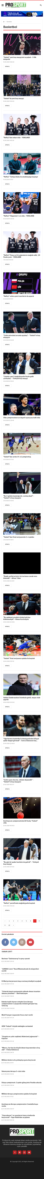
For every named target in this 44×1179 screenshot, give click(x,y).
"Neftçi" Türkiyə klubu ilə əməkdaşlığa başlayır (20, 177)
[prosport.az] (15, 5)
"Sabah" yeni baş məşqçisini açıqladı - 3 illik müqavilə (19, 58)
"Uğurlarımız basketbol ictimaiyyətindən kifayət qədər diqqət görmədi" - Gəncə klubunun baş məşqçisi (21, 740)
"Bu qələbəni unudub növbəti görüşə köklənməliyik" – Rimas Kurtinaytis (16, 618)
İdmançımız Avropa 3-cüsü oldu (13, 1071)
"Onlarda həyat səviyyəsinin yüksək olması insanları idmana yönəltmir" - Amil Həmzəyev (21, 992)
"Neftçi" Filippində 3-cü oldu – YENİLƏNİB (18, 216)
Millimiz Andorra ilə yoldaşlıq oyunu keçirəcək (19, 1060)
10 (9, 925)
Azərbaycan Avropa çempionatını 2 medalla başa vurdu (20, 1105)
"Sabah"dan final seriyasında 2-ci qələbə (18, 537)
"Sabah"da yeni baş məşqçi (13, 98)
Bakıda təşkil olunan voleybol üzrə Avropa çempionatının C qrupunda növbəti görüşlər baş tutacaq (19, 1004)
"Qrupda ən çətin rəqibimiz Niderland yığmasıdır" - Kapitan (20, 1037)
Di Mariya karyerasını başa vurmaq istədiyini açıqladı (21, 981)
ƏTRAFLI (7, 66)
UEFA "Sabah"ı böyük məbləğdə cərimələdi (17, 1026)
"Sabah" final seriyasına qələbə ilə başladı (19, 658)
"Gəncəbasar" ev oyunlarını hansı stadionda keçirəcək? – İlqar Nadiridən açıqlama (18, 1116)
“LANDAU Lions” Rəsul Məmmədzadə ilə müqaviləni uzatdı (20, 970)
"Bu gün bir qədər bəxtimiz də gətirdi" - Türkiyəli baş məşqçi (21, 863)
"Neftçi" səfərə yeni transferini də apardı (18, 296)
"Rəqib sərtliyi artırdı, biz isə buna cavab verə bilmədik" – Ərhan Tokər (20, 577)
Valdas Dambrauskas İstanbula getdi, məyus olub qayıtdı (21, 698)
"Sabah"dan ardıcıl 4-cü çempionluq (17, 457)
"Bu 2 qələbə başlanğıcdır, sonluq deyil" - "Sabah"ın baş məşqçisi (18, 497)
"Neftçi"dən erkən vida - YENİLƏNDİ (16, 137)
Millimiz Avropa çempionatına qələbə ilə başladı (19, 1094)
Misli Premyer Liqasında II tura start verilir (17, 1015)
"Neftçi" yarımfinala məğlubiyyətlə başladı (19, 903)
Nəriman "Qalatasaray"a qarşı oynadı (16, 958)
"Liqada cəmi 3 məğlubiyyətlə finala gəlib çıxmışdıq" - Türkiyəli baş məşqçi (18, 377)
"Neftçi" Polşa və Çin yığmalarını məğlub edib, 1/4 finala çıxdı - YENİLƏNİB (21, 256)
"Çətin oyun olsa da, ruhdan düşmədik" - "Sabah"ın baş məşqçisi (18, 781)
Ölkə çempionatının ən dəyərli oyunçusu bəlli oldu (21, 418)
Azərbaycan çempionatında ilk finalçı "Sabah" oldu (20, 822)
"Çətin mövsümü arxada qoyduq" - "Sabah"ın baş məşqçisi (21, 336)
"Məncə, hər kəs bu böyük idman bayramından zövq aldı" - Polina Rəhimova (21, 1049)
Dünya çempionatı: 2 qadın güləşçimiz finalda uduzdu (22, 1082)
